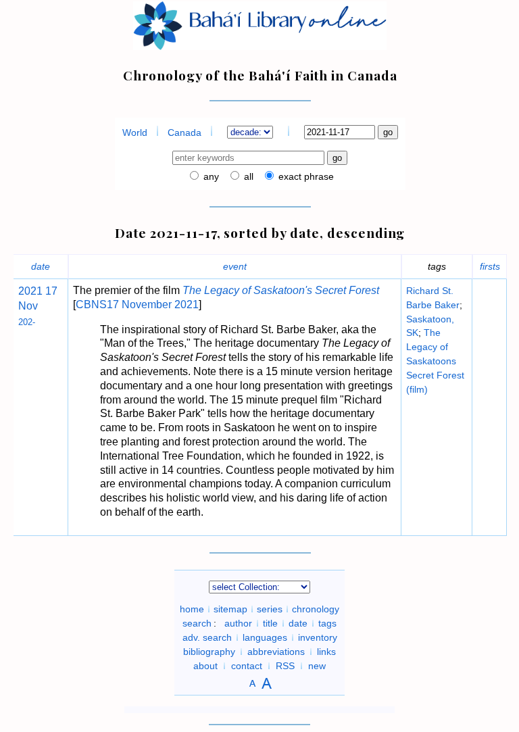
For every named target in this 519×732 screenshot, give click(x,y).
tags (327, 623)
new (317, 665)
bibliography (209, 651)
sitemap (230, 609)
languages (265, 637)
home (192, 609)
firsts (490, 266)
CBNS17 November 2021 (137, 304)
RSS (285, 665)
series (269, 609)
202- (26, 322)
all (247, 176)
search (197, 623)
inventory (317, 637)
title (270, 623)
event (235, 266)
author (238, 623)
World (134, 132)
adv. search (207, 637)
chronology (315, 609)
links (326, 651)
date (40, 266)
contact (246, 665)
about (205, 665)
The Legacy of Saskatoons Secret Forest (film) (435, 360)
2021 (30, 291)
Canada (184, 132)
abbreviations (276, 651)
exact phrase (305, 176)
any (210, 176)
